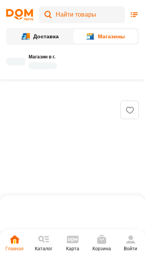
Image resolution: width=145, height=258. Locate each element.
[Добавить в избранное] (130, 110)
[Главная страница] (19, 15)
